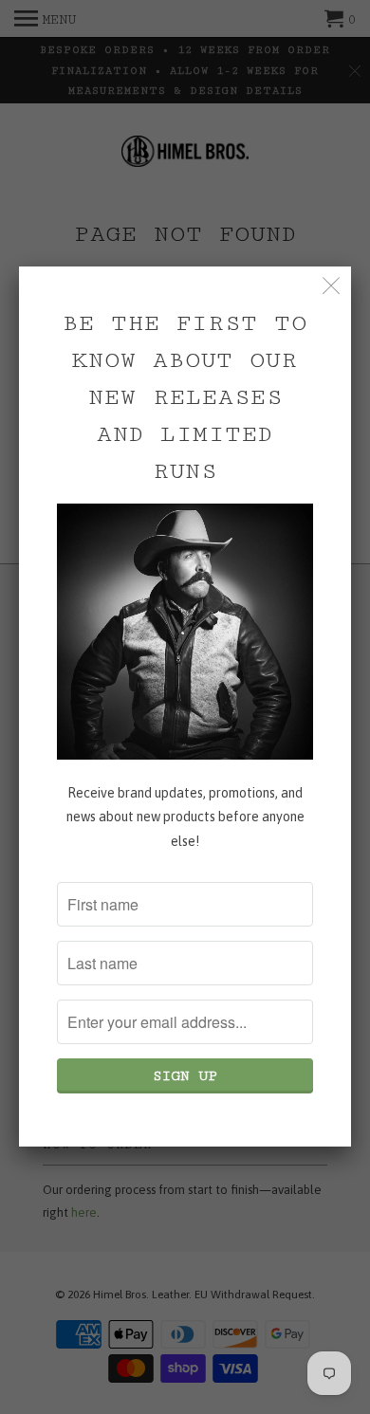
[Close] (331, 286)
